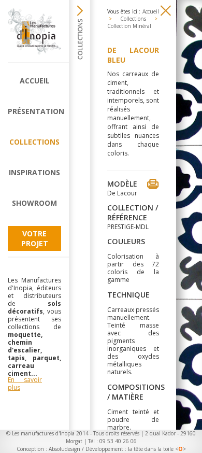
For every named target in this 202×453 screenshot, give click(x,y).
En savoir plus (25, 383)
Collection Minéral (129, 26)
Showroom (34, 203)
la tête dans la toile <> (157, 448)
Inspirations (34, 172)
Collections (34, 142)
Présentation (34, 111)
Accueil (35, 81)
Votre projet (34, 238)
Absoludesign (64, 448)
